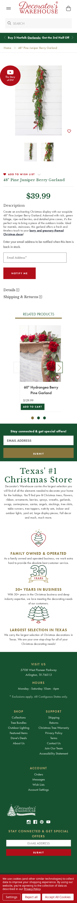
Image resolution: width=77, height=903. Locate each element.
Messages (38, 779)
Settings (11, 897)
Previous (17, 367)
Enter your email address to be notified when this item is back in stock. (38, 244)
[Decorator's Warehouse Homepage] (38, 810)
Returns (53, 723)
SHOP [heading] (19, 711)
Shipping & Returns (21, 297)
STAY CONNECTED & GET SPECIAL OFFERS (38, 833)
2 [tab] (38, 418)
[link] (29, 822)
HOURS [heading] (38, 683)
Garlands (33, 38)
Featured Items (18, 733)
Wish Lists (38, 785)
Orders (38, 774)
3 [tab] (44, 418)
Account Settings (38, 790)
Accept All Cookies (58, 897)
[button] (8, 8)
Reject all (31, 897)
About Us (18, 743)
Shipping (53, 717)
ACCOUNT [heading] (38, 768)
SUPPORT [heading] (54, 711)
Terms (53, 738)
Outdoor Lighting (18, 728)
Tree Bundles (18, 723)
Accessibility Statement (53, 753)
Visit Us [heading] (38, 664)
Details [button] (9, 290)
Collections (19, 717)
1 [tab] (32, 418)
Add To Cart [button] (32, 406)
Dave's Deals (19, 738)
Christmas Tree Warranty (53, 728)
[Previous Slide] (5, 37)
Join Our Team (54, 748)
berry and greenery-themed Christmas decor (33, 232)
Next (59, 367)
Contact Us (54, 743)
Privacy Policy (53, 733)
